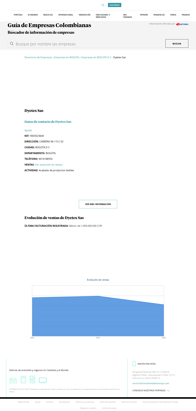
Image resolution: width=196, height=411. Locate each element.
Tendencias (159, 14)
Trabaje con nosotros (88, 408)
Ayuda (28, 130)
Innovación (84, 14)
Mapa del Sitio (23, 402)
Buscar (177, 43)
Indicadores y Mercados (103, 15)
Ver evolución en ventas (49, 164)
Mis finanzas (127, 15)
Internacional (65, 14)
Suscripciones (64, 402)
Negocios (48, 14)
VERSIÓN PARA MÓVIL (147, 364)
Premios (186, 14)
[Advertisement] (98, 84)
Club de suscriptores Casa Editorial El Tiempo (160, 402)
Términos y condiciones (85, 402)
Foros (173, 14)
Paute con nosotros (129, 402)
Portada (18, 14)
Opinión (144, 14)
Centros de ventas (109, 408)
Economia (33, 14)
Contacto (49, 402)
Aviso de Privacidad (107, 402)
